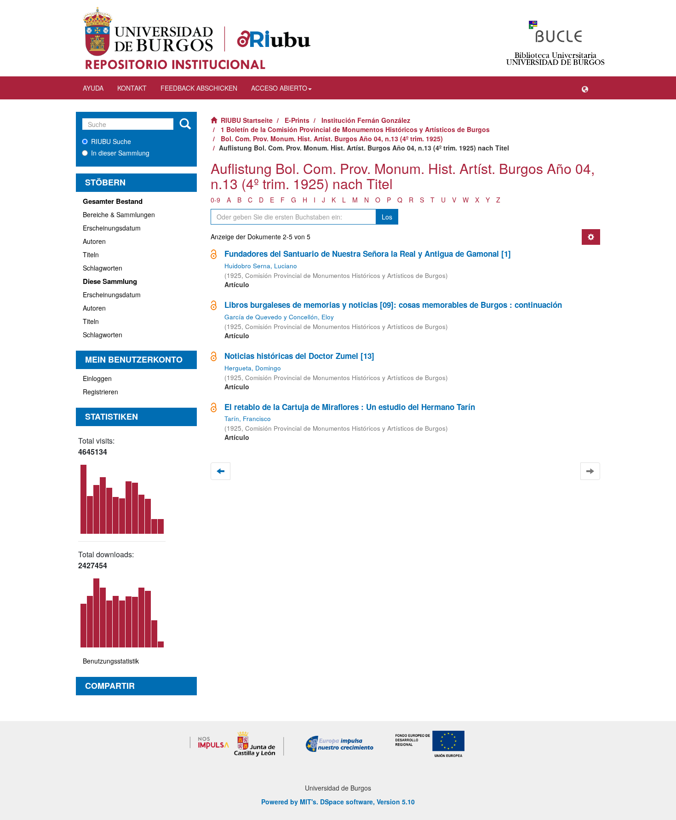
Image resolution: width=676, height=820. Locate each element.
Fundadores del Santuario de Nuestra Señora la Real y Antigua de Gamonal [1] (367, 253)
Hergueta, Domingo (252, 368)
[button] (585, 88)
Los (387, 216)
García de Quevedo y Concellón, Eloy (279, 316)
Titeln (91, 254)
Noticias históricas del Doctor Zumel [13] (299, 355)
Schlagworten (102, 267)
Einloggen (97, 378)
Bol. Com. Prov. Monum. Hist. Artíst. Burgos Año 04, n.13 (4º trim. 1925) (332, 138)
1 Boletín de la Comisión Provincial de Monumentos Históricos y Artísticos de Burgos (355, 129)
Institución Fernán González (365, 120)
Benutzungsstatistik (111, 660)
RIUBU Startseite (247, 120)
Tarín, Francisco (247, 418)
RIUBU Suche (111, 141)
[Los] (185, 124)
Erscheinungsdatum (112, 227)
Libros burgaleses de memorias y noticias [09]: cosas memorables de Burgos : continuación (393, 304)
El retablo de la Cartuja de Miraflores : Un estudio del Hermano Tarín (349, 406)
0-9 (215, 199)
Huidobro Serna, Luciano (260, 265)
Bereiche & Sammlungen (119, 214)
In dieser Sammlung (120, 152)
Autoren (94, 241)
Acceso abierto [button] (279, 87)
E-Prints (297, 120)
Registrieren (100, 391)
